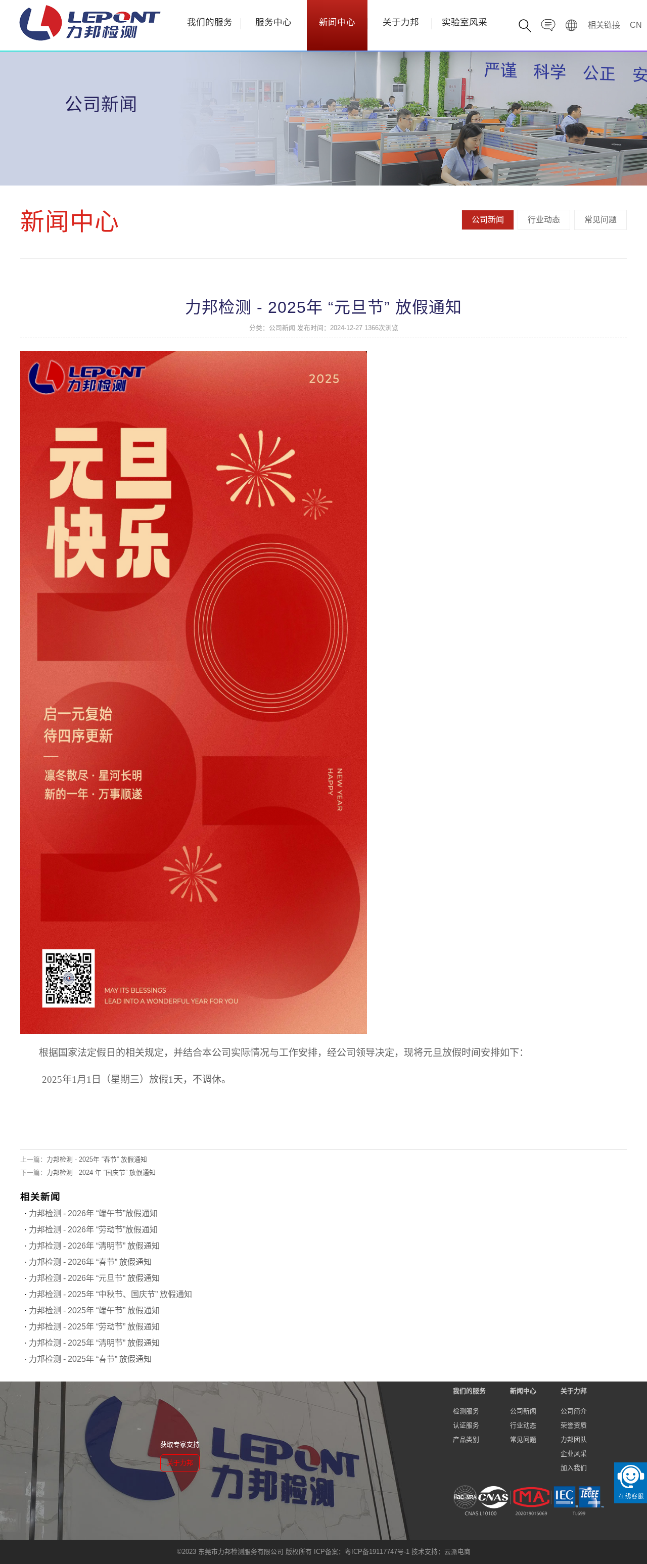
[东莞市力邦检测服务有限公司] (90, 22)
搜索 (572, 79)
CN (636, 25)
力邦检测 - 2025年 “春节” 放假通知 (97, 1159)
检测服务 (466, 1411)
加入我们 (574, 1467)
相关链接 (604, 25)
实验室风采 (464, 22)
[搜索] (525, 26)
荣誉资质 (574, 1425)
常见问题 (600, 219)
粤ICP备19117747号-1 (377, 1551)
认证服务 (466, 1425)
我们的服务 (210, 22)
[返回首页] (571, 26)
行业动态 (544, 219)
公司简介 (574, 1411)
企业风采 (574, 1453)
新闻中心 (337, 22)
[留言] (548, 26)
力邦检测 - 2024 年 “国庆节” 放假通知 (101, 1172)
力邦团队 (574, 1439)
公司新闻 (488, 219)
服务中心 (273, 22)
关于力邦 (401, 22)
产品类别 (466, 1439)
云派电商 (457, 1551)
